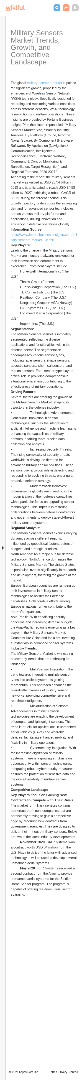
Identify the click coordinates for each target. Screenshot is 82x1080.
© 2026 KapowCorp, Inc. (24, 1072)
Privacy (63, 1072)
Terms (53, 1072)
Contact (74, 1072)
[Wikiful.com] (15, 8)
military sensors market (44, 83)
